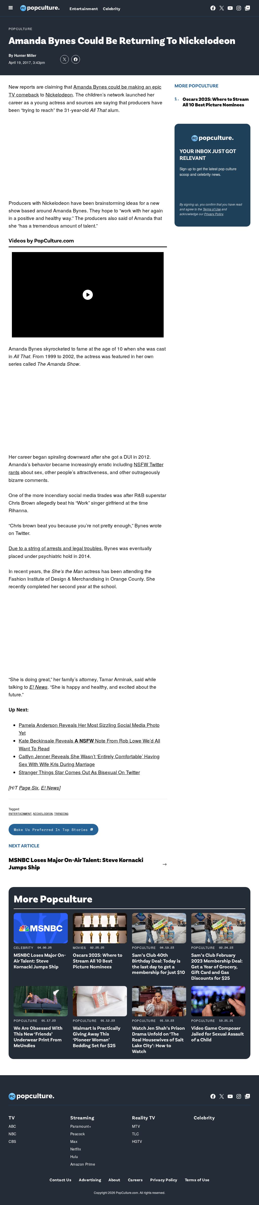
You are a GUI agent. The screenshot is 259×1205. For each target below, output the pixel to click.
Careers (135, 1179)
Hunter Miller (25, 55)
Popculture (20, 29)
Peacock (77, 1133)
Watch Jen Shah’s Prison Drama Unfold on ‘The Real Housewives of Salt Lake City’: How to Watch (158, 1039)
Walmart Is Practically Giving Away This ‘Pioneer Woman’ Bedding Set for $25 (96, 1036)
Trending (61, 813)
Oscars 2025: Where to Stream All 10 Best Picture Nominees (216, 102)
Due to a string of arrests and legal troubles (55, 548)
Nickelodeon (59, 94)
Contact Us (60, 1179)
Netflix (75, 1148)
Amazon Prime (82, 1164)
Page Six (28, 787)
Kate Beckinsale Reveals (47, 740)
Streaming (82, 1117)
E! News (38, 686)
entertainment (20, 813)
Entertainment (84, 8)
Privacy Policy (213, 214)
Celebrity (111, 8)
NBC (12, 1133)
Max (73, 1141)
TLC (135, 1133)
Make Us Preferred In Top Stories (52, 829)
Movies (79, 947)
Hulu (74, 1156)
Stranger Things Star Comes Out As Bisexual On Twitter (79, 772)
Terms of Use (212, 209)
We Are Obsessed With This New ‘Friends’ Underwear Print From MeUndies (38, 1036)
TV (12, 1117)
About (114, 1179)
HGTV (137, 1141)
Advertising (90, 1179)
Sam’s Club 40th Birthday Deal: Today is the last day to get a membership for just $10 (158, 963)
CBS (12, 1141)
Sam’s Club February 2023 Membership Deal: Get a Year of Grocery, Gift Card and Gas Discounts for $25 (217, 966)
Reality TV (143, 1117)
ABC (12, 1126)
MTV (136, 1126)
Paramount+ (80, 1126)
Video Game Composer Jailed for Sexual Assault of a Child (217, 1033)
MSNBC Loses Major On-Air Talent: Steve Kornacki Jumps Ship (76, 863)
